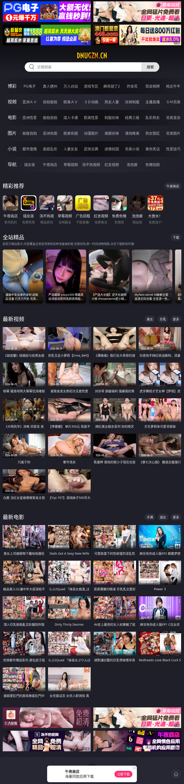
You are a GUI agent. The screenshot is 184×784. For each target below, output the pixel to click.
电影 (12, 117)
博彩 (12, 86)
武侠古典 (91, 148)
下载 (176, 237)
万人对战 (71, 86)
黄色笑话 (152, 148)
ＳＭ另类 (173, 101)
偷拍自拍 (50, 117)
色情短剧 (152, 164)
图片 (12, 133)
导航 (12, 165)
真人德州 (50, 86)
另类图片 (173, 133)
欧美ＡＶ (71, 101)
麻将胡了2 (111, 86)
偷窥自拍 (29, 133)
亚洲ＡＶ (29, 101)
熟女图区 (152, 133)
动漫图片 (91, 133)
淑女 (163, 517)
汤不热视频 (91, 164)
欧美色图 (71, 133)
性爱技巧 (173, 148)
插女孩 (29, 164)
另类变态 (173, 117)
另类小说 (132, 148)
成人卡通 (71, 117)
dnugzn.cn (92, 55)
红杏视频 (112, 164)
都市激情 (29, 148)
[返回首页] (176, 774)
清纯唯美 (132, 133)
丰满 (150, 517)
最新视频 (13, 319)
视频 (12, 102)
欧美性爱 (91, 117)
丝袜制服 (132, 101)
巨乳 (163, 319)
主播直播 (152, 101)
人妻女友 (71, 148)
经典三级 (132, 117)
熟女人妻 (112, 101)
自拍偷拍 (50, 101)
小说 (12, 149)
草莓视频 (71, 164)
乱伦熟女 (152, 117)
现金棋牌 (152, 86)
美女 (150, 319)
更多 (176, 319)
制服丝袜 (112, 117)
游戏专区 (91, 86)
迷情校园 (112, 148)
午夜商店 (50, 164)
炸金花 (132, 86)
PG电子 (30, 86)
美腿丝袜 (112, 133)
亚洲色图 (50, 133)
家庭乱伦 (50, 148)
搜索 (150, 67)
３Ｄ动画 (91, 101)
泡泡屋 (132, 164)
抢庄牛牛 (173, 86)
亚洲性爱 (29, 117)
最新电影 (13, 517)
